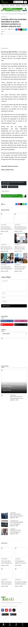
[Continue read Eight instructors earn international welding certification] (20, 238)
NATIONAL (12, 5)
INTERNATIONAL (15, 520)
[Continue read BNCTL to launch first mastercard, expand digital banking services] (7, 573)
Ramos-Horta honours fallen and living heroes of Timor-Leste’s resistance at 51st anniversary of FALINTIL (7, 248)
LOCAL (7, 5)
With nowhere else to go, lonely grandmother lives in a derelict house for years (20, 228)
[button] (3, 625)
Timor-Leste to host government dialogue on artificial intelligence (7, 228)
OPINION (13, 528)
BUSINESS (5, 558)
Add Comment (6, 305)
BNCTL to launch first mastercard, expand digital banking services (7, 583)
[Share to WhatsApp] (23, 30)
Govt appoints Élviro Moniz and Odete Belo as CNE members (7, 268)
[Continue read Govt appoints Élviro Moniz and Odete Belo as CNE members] (7, 258)
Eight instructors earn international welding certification (19, 248)
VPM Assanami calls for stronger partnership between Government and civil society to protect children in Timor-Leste (20, 268)
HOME (3, 5)
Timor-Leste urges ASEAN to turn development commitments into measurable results (16, 523)
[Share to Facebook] (16, 30)
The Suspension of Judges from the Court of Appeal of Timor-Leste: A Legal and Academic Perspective (20, 562)
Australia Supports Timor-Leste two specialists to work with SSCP (13, 183)
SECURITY (23, 5)
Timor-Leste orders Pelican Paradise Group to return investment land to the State (7, 562)
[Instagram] (19, 30)
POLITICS (18, 5)
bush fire (4, 186)
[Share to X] (21, 30)
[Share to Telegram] (26, 30)
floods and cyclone (13, 186)
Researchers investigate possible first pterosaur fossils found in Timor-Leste (21, 583)
